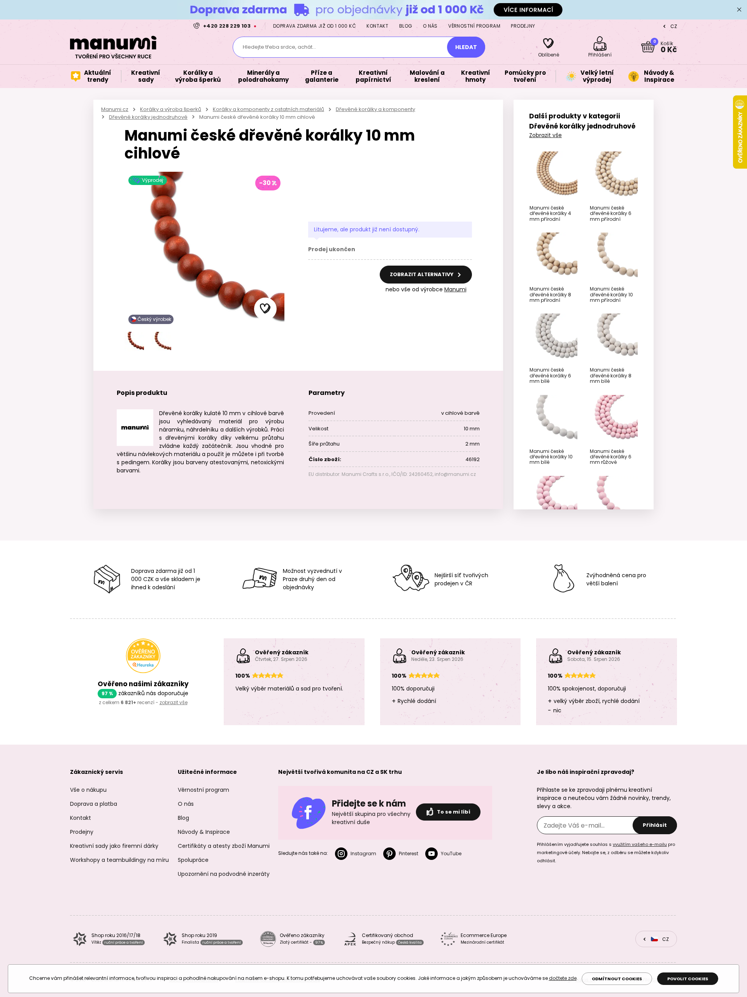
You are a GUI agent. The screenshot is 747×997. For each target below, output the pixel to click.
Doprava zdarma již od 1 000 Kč (314, 26)
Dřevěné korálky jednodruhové (148, 117)
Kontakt (377, 26)
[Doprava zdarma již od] (373, 9)
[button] (265, 309)
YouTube (451, 853)
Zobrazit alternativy (422, 274)
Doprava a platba (93, 804)
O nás (430, 26)
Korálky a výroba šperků (170, 109)
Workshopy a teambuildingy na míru (119, 860)
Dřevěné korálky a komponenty (375, 109)
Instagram (363, 853)
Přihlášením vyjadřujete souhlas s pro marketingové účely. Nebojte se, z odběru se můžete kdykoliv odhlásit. (606, 852)
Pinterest (408, 853)
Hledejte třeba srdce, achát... (279, 47)
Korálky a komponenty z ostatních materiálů (268, 109)
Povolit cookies (687, 979)
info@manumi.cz (455, 474)
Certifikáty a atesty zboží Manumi (224, 846)
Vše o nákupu (88, 790)
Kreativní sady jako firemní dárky (114, 846)
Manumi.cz (114, 109)
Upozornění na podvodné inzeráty (224, 874)
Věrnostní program (474, 26)
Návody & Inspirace (204, 832)
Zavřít (739, 10)
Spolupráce (193, 860)
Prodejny (523, 26)
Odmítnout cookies (617, 979)
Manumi (455, 289)
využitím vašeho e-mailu (640, 844)
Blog (405, 26)
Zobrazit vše (545, 135)
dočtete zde (563, 978)
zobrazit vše (174, 702)
